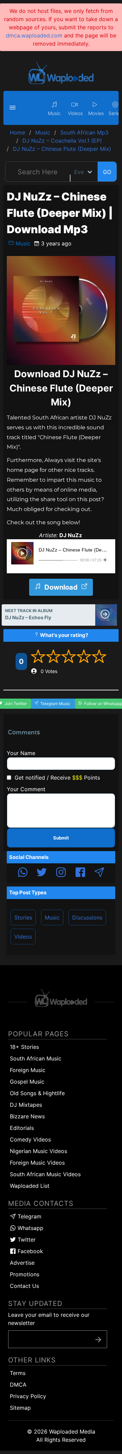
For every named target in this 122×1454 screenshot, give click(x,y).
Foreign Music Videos (37, 1162)
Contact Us (24, 1285)
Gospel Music (27, 1081)
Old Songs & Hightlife (37, 1093)
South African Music (35, 1058)
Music (22, 243)
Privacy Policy (28, 1396)
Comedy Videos (30, 1139)
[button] (13, 108)
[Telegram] (99, 873)
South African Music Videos (45, 1174)
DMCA (18, 1384)
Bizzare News (27, 1116)
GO (107, 172)
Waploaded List (29, 1185)
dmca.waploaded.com (34, 35)
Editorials (22, 1127)
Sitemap (20, 1407)
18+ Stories (24, 1046)
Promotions (24, 1274)
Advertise (22, 1262)
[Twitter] (42, 873)
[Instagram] (61, 873)
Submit (61, 838)
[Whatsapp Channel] (23, 873)
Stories (23, 917)
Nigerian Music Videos (38, 1151)
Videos (23, 936)
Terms (17, 1373)
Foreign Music (27, 1070)
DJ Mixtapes (26, 1104)
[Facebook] (80, 873)
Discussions (87, 917)
